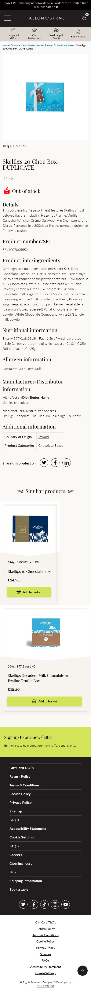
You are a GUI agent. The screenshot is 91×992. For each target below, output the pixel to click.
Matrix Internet (45, 985)
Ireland (43, 437)
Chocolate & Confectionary (36, 45)
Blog (13, 872)
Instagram (55, 904)
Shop (15, 45)
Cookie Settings (22, 837)
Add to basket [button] (32, 592)
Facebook (34, 904)
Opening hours (21, 863)
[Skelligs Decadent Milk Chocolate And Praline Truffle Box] (45, 626)
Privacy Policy (21, 802)
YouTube (65, 904)
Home (6, 45)
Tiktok (44, 904)
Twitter (23, 904)
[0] (85, 18)
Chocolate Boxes (64, 45)
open (7, 18)
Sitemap (16, 811)
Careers (16, 855)
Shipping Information (26, 881)
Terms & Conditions (25, 785)
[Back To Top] (82, 970)
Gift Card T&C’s (22, 768)
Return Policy (20, 776)
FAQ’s (14, 820)
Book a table (19, 889)
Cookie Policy (20, 794)
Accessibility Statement (28, 828)
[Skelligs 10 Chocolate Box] (30, 522)
